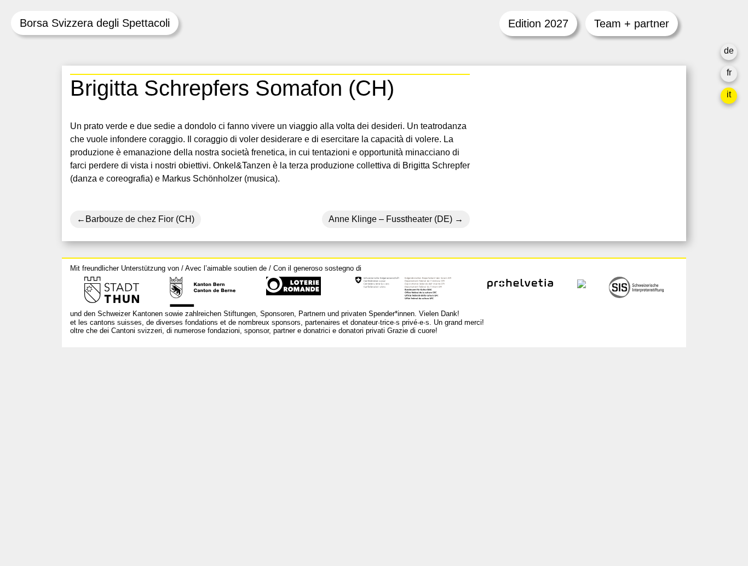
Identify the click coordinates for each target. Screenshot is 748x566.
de (729, 50)
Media (498, 451)
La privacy (506, 477)
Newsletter (507, 499)
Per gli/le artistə (516, 437)
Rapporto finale (516, 464)
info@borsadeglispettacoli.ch (127, 404)
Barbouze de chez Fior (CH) (139, 219)
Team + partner (631, 23)
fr (729, 72)
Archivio (502, 424)
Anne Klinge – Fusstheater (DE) (390, 219)
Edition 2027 (538, 23)
